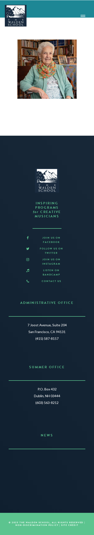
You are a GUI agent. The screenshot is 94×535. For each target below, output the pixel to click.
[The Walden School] (16, 16)
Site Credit (70, 525)
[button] (28, 238)
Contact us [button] (51, 281)
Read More (45, 477)
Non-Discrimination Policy (36, 525)
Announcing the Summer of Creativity (47, 459)
